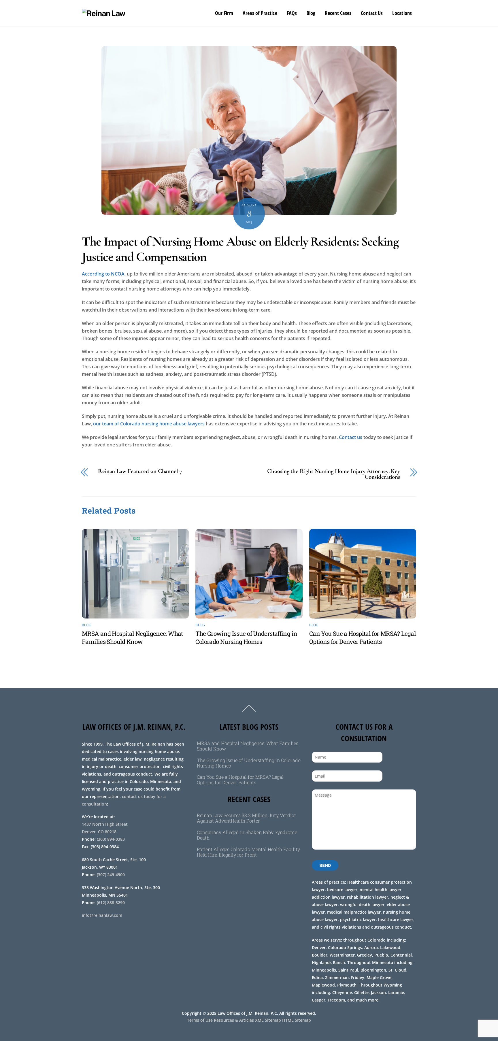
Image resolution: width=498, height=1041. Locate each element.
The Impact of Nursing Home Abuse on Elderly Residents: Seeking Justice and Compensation (240, 249)
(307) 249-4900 (111, 874)
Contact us (350, 437)
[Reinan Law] (103, 13)
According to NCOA (103, 274)
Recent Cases (338, 13)
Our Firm (224, 13)
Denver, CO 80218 (99, 831)
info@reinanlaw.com (102, 915)
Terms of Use (200, 1020)
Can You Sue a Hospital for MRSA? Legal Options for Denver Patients (362, 637)
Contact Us (372, 13)
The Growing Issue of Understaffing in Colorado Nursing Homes (246, 637)
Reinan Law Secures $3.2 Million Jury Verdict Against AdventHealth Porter (246, 817)
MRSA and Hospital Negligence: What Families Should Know (132, 637)
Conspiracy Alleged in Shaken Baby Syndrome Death (247, 834)
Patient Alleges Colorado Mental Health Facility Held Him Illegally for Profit (248, 851)
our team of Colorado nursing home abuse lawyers (149, 423)
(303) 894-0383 (111, 839)
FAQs (292, 13)
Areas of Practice (260, 13)
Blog (311, 13)
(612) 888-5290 (111, 902)
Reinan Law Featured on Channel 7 (140, 471)
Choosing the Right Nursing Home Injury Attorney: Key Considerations (333, 474)
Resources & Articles (234, 1020)
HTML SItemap (296, 1020)
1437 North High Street (105, 824)
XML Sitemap (268, 1020)
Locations (402, 13)
